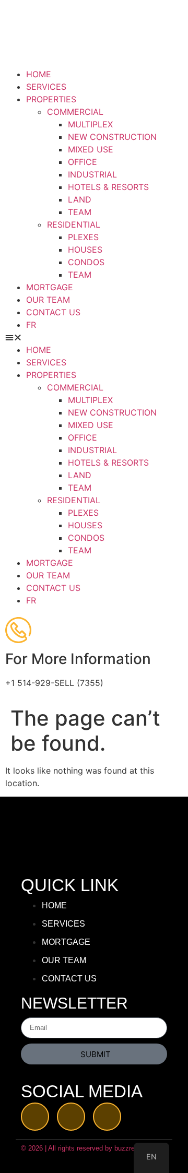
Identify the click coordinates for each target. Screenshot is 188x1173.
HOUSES (85, 249)
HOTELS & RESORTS (108, 187)
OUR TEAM (48, 299)
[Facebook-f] (35, 1117)
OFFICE (82, 162)
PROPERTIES (51, 99)
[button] (94, 337)
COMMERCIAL (75, 111)
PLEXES (83, 237)
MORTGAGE (49, 287)
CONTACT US (53, 312)
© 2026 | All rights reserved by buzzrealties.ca (90, 1148)
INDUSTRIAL (92, 174)
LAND (79, 199)
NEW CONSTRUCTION (112, 137)
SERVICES (46, 86)
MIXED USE (90, 149)
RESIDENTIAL (73, 224)
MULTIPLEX (90, 124)
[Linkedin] (71, 1117)
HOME (38, 74)
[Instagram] (107, 1117)
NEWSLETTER (74, 1004)
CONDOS (86, 262)
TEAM (79, 212)
